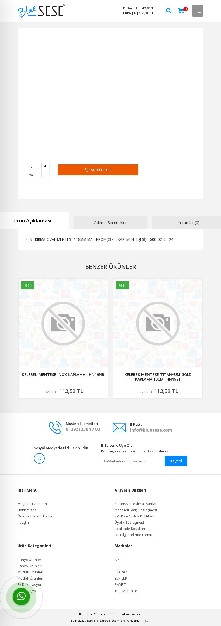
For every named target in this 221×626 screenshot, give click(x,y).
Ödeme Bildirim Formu (35, 516)
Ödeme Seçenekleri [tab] (110, 222)
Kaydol (176, 460)
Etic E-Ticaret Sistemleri (106, 620)
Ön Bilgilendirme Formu (133, 535)
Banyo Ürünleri (30, 559)
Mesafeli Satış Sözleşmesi (136, 510)
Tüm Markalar (126, 591)
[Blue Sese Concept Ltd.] (41, 10)
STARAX (121, 572)
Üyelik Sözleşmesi (129, 522)
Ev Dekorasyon (30, 584)
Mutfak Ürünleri (30, 572)
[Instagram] (39, 458)
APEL (118, 559)
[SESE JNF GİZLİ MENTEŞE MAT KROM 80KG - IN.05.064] (158, 323)
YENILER (121, 578)
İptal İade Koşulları (130, 528)
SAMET (120, 584)
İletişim (23, 522)
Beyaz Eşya (27, 591)
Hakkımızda (27, 510)
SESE (119, 566)
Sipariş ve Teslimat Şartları (136, 504)
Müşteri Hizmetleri (32, 504)
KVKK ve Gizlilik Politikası (135, 516)
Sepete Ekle (101, 170)
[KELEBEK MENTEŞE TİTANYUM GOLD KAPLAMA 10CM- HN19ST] (63, 323)
